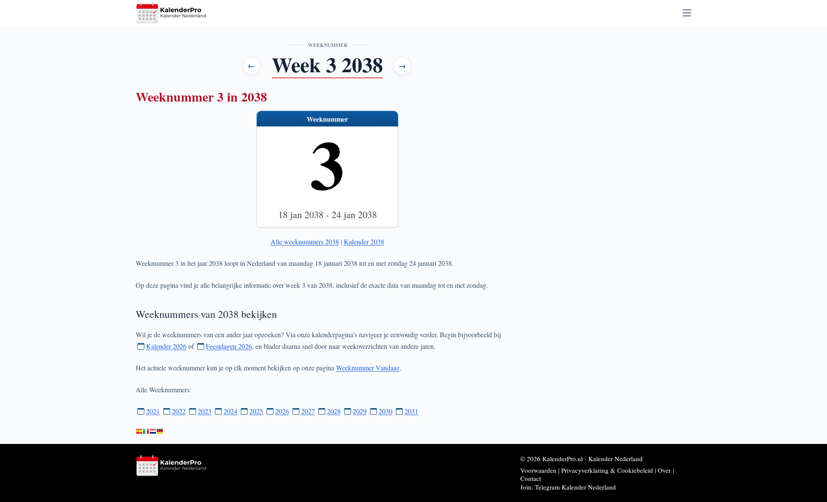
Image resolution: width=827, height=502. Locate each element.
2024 (230, 411)
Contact (530, 478)
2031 (411, 411)
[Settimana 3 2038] (146, 431)
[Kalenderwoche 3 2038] (159, 431)
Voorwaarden (538, 470)
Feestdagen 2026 (229, 346)
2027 (308, 411)
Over (664, 470)
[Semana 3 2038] (139, 431)
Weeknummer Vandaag (368, 367)
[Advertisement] (616, 91)
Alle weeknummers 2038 (304, 241)
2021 (153, 411)
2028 (334, 411)
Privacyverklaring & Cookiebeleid (607, 470)
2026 (282, 411)
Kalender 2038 (364, 241)
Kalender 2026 (166, 346)
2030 (385, 411)
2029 (360, 411)
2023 (204, 411)
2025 (256, 411)
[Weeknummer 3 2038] (152, 431)
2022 (179, 411)
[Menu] (687, 13)
